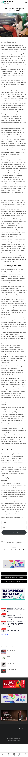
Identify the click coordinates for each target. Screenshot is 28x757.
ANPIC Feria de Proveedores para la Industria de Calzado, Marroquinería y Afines (16, 624)
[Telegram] (16, 728)
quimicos (20, 542)
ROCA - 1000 (11, 650)
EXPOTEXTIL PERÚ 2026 (13, 630)
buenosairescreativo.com (14, 740)
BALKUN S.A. (10, 663)
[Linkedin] (13, 728)
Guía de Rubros (14, 573)
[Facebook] (5, 728)
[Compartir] (4, 549)
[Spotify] (19, 728)
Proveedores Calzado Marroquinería (14, 581)
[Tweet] (8, 549)
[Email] (15, 549)
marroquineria (11, 542)
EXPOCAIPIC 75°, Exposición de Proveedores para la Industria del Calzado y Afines (15, 617)
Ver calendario (4, 634)
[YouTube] (10, 728)
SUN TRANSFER (11, 669)
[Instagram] (8, 728)
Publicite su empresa (14, 733)
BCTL (8, 657)
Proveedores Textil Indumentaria (14, 577)
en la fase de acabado (13, 118)
